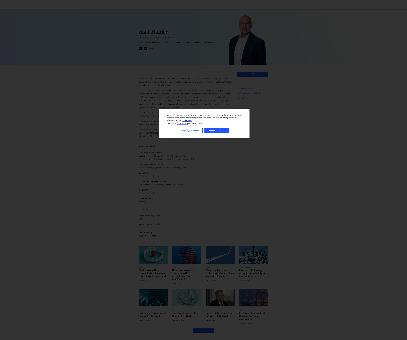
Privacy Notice (182, 123)
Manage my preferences (189, 131)
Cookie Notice (187, 120)
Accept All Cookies (216, 131)
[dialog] (204, 123)
